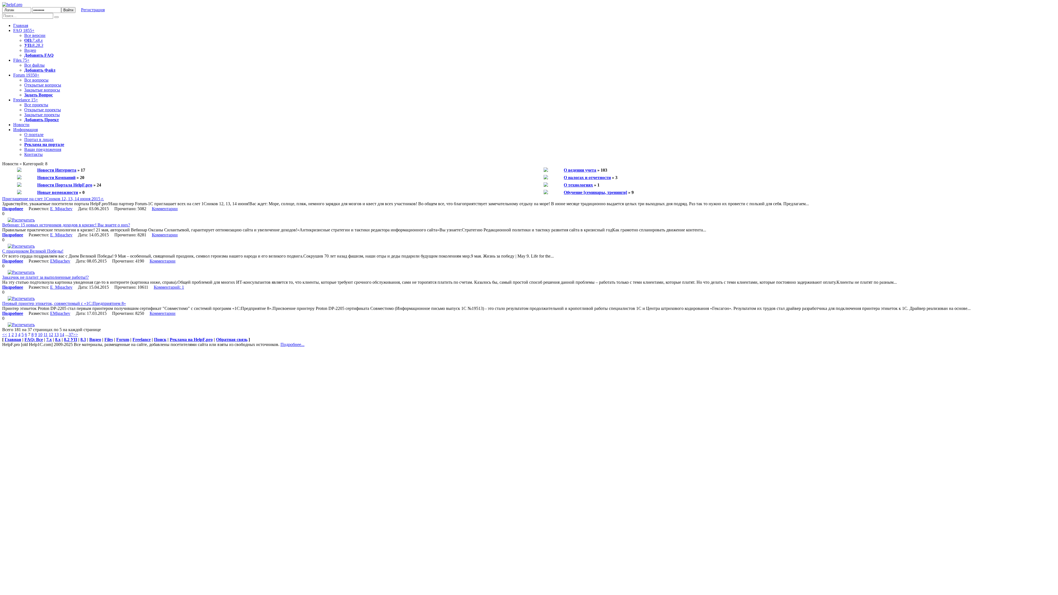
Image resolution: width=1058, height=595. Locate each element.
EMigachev (60, 261)
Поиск (160, 339)
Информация (25, 129)
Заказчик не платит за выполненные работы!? (45, 277)
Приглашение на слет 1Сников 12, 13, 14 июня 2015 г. (53, 198)
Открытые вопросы (42, 85)
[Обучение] (546, 192)
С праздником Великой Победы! (32, 251)
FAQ (23, 30)
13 (56, 334)
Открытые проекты (42, 109)
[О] (546, 170)
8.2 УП (70, 339)
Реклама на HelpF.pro (191, 339)
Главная (20, 25)
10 (40, 334)
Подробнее (12, 208)
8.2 (35, 45)
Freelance (25, 100)
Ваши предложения (42, 149)
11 (46, 334)
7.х (34, 40)
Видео (30, 50)
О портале (34, 134)
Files (21, 60)
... (67, 334)
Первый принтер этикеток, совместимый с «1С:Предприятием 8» (64, 303)
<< (4, 334)
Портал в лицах (39, 139)
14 (62, 334)
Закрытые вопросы (42, 90)
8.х (58, 339)
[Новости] (19, 170)
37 (71, 334)
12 (51, 334)
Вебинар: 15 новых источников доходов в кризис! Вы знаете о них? (66, 225)
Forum (26, 75)
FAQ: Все (34, 339)
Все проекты (36, 104)
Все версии (34, 35)
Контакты (33, 154)
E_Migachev (61, 208)
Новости (21, 124)
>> (75, 334)
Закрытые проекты (42, 114)
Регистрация (93, 9)
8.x (40, 40)
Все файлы (34, 65)
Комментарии (165, 208)
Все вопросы (36, 80)
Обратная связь (231, 339)
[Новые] (19, 192)
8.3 (40, 45)
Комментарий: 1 (169, 287)
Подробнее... (292, 344)
